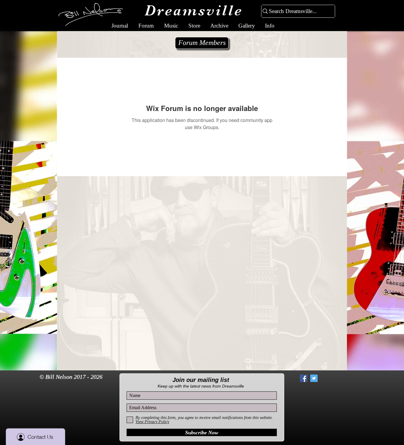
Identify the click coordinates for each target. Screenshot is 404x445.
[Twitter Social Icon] (314, 378)
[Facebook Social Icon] (303, 378)
